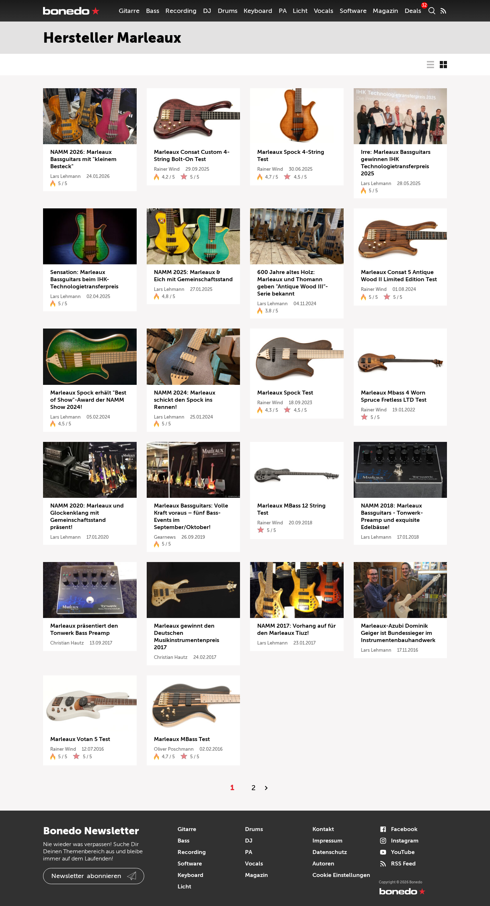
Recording (181, 11)
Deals (413, 11)
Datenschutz (329, 852)
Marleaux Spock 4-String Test (290, 155)
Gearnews (165, 537)
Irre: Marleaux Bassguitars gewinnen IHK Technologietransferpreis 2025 (395, 163)
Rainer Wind (167, 169)
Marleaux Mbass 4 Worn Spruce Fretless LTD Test (394, 396)
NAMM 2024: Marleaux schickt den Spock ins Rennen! (184, 400)
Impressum (327, 840)
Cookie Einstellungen (341, 875)
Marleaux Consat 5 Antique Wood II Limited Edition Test (399, 276)
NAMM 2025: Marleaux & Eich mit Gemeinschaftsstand (193, 276)
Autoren (323, 863)
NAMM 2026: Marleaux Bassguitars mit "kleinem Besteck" (83, 159)
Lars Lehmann (65, 176)
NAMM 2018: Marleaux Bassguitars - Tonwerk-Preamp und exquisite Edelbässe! (392, 516)
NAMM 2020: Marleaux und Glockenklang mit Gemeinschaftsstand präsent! (87, 516)
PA (283, 11)
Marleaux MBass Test (182, 739)
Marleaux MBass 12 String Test (291, 509)
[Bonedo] (71, 11)
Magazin (385, 11)
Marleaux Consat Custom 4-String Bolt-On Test (192, 155)
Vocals (323, 11)
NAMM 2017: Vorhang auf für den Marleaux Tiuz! (296, 629)
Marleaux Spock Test (285, 393)
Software (353, 11)
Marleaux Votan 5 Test (80, 739)
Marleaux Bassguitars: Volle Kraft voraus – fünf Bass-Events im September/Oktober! (191, 516)
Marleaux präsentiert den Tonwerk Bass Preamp (84, 629)
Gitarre (129, 11)
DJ (207, 11)
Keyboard (258, 11)
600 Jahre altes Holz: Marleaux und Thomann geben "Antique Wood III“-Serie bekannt (292, 283)
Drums (227, 11)
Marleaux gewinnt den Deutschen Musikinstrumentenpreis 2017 (186, 637)
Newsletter (86, 875)
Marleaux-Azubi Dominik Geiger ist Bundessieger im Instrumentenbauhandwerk (398, 633)
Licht (300, 11)
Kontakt (323, 829)
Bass (152, 11)
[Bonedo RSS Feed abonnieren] (443, 10)
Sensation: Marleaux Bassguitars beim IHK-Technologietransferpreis (84, 279)
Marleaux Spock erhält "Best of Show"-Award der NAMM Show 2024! (88, 400)
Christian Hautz (67, 643)
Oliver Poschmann (174, 749)
